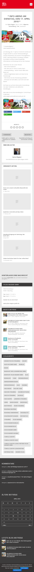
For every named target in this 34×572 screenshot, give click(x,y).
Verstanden (24, 568)
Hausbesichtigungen (15, 324)
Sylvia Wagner (11, 24)
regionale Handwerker (11, 412)
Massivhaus (23, 402)
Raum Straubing (19, 405)
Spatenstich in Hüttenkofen (16, 482)
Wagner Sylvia (20, 452)
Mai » (30, 525)
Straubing (7, 419)
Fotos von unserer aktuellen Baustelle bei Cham (15, 188)
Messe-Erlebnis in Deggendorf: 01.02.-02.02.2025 (16, 347)
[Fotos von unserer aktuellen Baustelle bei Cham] (17, 177)
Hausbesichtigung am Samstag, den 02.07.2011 (14, 235)
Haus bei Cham (18, 388)
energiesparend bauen (11, 381)
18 (13, 516)
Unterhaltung (8, 452)
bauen (6, 368)
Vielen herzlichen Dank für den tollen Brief (16, 258)
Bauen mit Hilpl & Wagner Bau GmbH (15, 371)
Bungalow (7, 378)
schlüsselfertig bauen (11, 416)
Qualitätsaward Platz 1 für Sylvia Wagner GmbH (17, 477)
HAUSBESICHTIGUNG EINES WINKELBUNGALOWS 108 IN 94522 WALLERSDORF (17, 330)
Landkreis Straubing (20, 399)
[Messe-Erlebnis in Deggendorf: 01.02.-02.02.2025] (5, 347)
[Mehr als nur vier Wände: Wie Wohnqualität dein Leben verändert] (5, 315)
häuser (24, 361)
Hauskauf (20, 395)
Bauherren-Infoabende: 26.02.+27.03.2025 (14, 338)
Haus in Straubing (9, 395)
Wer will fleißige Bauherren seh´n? (18, 466)
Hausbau (24, 385)
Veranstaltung (12, 26)
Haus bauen (22, 316)
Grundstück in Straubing (12, 361)
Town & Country (9, 436)
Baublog (21, 364)
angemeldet (10, 277)
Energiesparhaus (9, 385)
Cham (14, 378)
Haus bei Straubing (10, 392)
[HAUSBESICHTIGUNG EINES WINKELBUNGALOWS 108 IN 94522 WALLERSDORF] (5, 330)
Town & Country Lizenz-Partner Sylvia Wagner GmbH (16, 444)
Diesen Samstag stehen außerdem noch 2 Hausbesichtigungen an (17, 471)
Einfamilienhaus (23, 378)
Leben (6, 402)
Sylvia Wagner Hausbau (11, 433)
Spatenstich (24, 416)
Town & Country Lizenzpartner (14, 448)
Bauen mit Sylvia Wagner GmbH (13, 374)
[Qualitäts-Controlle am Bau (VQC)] (17, 201)
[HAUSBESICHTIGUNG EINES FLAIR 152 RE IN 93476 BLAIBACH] (5, 321)
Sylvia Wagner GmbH (10, 430)
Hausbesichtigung (23, 392)
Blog (26, 374)
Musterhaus (8, 405)
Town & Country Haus (11, 440)
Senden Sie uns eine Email (10, 300)
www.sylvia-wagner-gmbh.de (11, 303)
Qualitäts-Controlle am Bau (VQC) (13, 212)
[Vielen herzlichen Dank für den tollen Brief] (17, 248)
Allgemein (25, 24)
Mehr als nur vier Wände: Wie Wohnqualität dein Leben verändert (18, 314)
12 (18, 512)
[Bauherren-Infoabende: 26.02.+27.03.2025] (5, 339)
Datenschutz (17, 570)
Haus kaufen (8, 399)
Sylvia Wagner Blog (10, 426)
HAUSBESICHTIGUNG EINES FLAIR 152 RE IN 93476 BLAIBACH (19, 321)
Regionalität (25, 412)
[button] (8, 112)
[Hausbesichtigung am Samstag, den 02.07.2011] (17, 224)
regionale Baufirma (10, 409)
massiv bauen (14, 402)
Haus (18, 385)
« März (4, 525)
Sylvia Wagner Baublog (11, 423)
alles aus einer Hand (10, 364)
